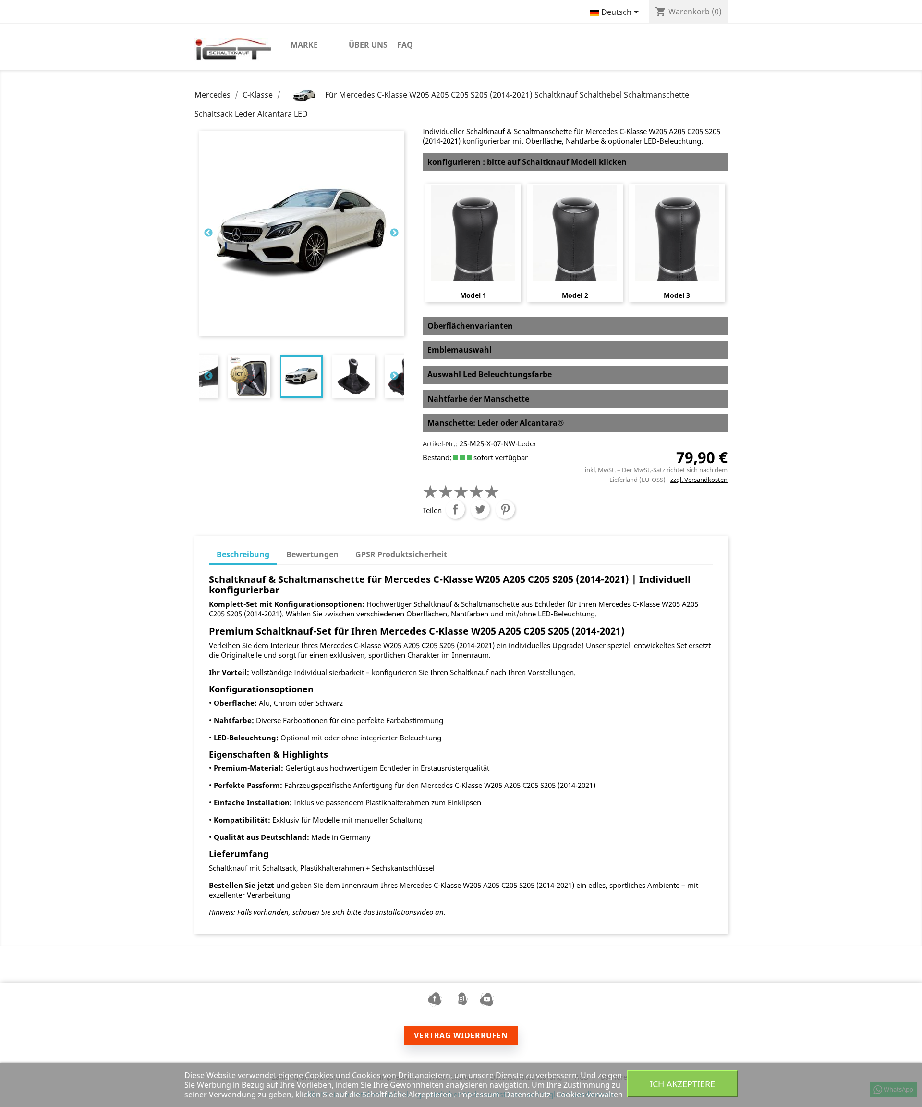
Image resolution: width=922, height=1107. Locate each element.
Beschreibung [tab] (243, 554)
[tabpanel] (301, 376)
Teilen (455, 509)
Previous (208, 233)
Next (394, 233)
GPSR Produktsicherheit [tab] (401, 554)
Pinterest (505, 509)
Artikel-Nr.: (440, 443)
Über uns (368, 44)
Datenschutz (529, 1094)
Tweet (480, 509)
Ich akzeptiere (682, 1084)
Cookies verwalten (589, 1094)
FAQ (405, 44)
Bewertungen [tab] (312, 554)
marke (304, 44)
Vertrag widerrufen (461, 1035)
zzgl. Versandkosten (699, 479)
